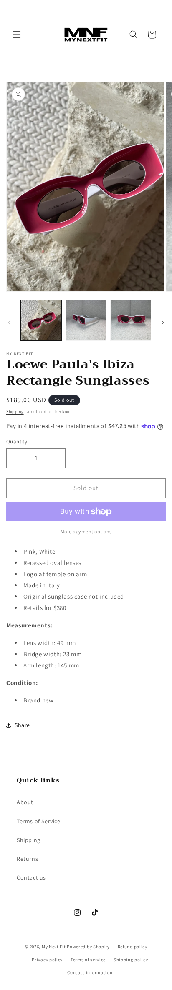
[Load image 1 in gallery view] (40, 320)
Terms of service (88, 959)
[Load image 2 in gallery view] (86, 320)
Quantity (16, 441)
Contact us (31, 877)
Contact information (89, 972)
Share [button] (22, 725)
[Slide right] (163, 322)
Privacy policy (47, 959)
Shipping (15, 411)
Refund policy (132, 947)
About (25, 802)
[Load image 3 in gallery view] (130, 320)
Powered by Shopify (88, 947)
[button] (17, 34)
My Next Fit (54, 947)
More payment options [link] (86, 531)
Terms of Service (39, 821)
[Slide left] (9, 322)
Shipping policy (131, 959)
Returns (27, 858)
